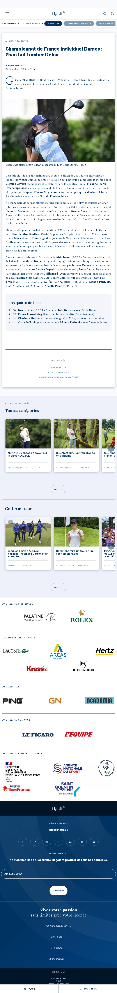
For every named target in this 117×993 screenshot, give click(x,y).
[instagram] (46, 841)
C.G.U (58, 981)
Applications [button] (57, 959)
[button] (7, 13)
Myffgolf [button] (57, 937)
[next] (111, 448)
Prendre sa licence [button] (57, 926)
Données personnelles (58, 984)
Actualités (53, 23)
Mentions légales (58, 978)
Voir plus (58, 489)
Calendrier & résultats (79, 23)
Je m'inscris (58, 891)
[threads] (82, 841)
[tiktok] (34, 841)
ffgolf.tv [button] (57, 948)
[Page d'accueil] (58, 13)
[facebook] (22, 841)
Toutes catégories (30, 23)
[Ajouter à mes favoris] (10, 424)
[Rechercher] (105, 14)
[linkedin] (70, 841)
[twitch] (94, 841)
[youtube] (58, 841)
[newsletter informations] (65, 853)
